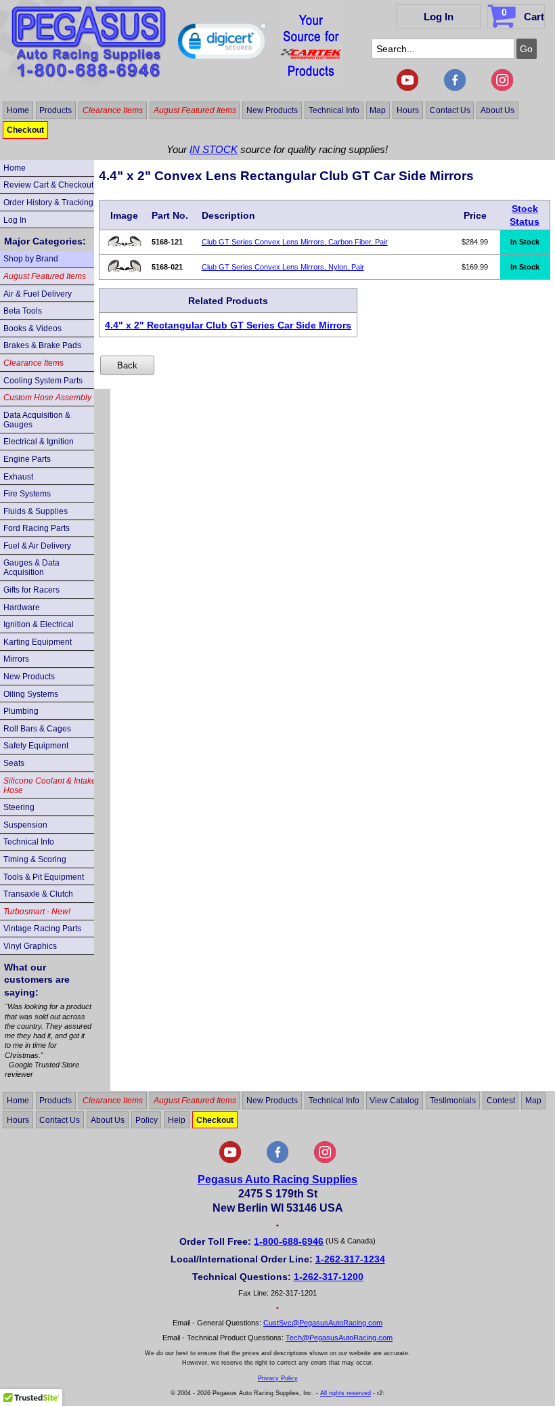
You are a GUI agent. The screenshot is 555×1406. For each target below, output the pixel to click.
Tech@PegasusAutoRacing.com (339, 1338)
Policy (146, 1120)
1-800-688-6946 (289, 1241)
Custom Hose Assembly (47, 397)
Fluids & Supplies (35, 511)
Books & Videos (32, 328)
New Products (272, 110)
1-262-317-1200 (328, 1276)
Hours (408, 110)
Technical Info (334, 110)
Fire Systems (27, 493)
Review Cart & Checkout (48, 185)
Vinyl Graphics (30, 946)
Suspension (25, 825)
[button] (221, 44)
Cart (523, 14)
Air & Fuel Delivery (37, 294)
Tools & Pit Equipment (43, 877)
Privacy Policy (278, 1378)
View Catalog (394, 1100)
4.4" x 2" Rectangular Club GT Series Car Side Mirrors (228, 325)
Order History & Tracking (48, 202)
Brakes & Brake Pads (42, 345)
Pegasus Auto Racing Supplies (277, 1179)
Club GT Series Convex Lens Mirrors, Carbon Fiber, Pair (295, 242)
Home (18, 110)
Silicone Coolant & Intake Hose (49, 785)
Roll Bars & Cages (37, 728)
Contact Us (450, 110)
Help (176, 1120)
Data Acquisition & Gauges (36, 419)
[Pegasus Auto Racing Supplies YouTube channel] (407, 88)
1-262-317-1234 (350, 1259)
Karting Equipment (37, 642)
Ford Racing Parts (36, 528)
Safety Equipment (35, 745)
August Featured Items (195, 110)
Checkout (25, 130)
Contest (501, 1100)
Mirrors (16, 659)
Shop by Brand (30, 258)
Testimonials (453, 1100)
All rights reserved (345, 1393)
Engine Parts (27, 459)
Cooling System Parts (43, 380)
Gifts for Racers (31, 590)
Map (378, 110)
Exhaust (18, 477)
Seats (13, 763)
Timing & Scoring (34, 859)
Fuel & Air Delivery (37, 546)
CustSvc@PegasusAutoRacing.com (322, 1323)
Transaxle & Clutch (38, 894)
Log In (438, 16)
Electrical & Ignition (38, 441)
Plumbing (21, 711)
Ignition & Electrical (38, 624)
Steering (19, 807)
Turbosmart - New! (36, 911)
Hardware (21, 607)
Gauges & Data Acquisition (31, 567)
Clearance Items (113, 110)
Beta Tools (22, 311)
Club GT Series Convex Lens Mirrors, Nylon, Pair (283, 267)
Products (55, 110)
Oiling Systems (30, 694)
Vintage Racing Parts (42, 928)
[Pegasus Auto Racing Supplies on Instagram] (502, 88)
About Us (497, 110)
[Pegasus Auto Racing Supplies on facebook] (455, 88)
